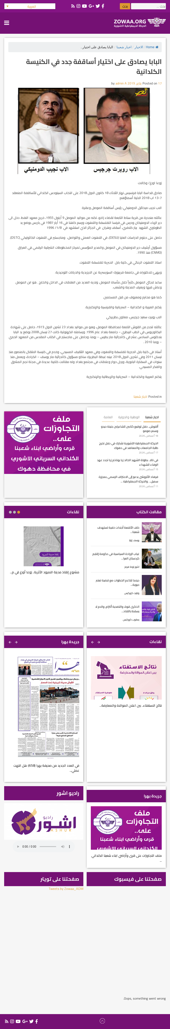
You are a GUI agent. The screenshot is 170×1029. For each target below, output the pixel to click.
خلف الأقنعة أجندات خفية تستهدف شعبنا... (118, 530)
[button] (30, 6)
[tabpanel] (43, 553)
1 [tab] (19, 512)
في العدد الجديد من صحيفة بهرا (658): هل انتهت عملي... (46, 768)
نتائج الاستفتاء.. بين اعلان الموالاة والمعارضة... (131, 705)
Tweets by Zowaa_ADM (66, 889)
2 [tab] (14, 512)
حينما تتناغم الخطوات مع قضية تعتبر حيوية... (117, 582)
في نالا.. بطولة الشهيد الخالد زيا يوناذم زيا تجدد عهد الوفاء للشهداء (127, 462)
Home (150, 47)
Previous (99, 642)
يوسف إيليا (134, 540)
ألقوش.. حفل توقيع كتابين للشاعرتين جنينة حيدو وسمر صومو (129, 429)
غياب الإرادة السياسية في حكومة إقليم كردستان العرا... (115, 556)
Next (93, 642)
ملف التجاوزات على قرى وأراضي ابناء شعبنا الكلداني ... (126, 858)
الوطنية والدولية (129, 417)
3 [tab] (10, 512)
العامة (108, 417)
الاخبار (139, 47)
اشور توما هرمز (132, 566)
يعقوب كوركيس (131, 619)
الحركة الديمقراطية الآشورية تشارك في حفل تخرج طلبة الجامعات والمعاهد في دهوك (128, 445)
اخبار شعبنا (124, 47)
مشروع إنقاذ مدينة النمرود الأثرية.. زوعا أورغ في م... (44, 572)
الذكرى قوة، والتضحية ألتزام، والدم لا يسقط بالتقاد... (117, 609)
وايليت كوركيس (131, 593)
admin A (121, 83)
